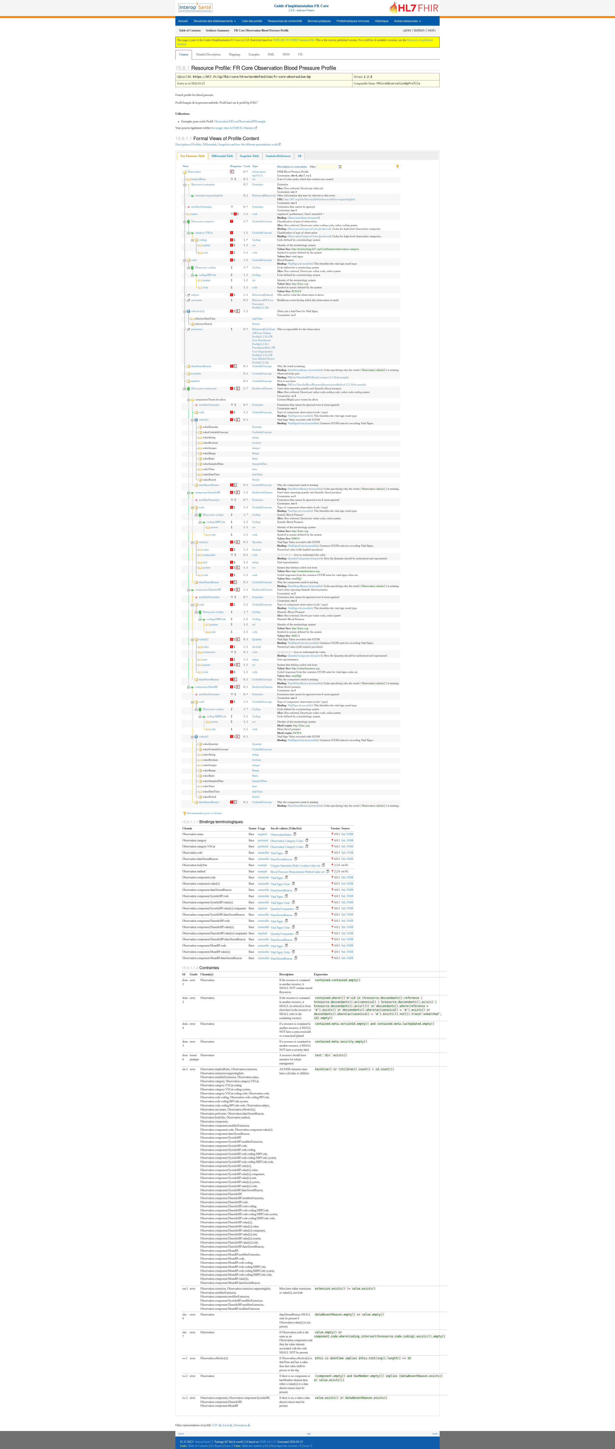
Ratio (255, 458)
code (255, 213)
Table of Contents (198, 1446)
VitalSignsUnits (296, 423)
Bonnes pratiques (319, 21)
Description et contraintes (292, 166)
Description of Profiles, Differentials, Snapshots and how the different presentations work (226, 144)
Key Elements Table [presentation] (192, 156)
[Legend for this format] (397, 166)
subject (195, 294)
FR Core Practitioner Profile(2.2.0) (262, 340)
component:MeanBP (206, 686)
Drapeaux (236, 166)
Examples (254, 54)
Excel (226, 1425)
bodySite (196, 373)
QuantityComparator (299, 558)
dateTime (257, 318)
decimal (256, 549)
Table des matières (252, 1446)
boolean (256, 442)
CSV (215, 1425)
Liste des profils (252, 21)
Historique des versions (284, 1446)
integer (256, 448)
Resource (269, 195)
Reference (257, 195)
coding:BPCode (207, 274)
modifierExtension (201, 206)
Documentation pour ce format (203, 813)
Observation (194, 171)
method (195, 381)
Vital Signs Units (280, 884)
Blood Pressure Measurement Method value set (297, 872)
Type (255, 166)
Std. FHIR (347, 834)
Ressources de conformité (285, 21)
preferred (325, 228)
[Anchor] (340, 67)
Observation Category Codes (287, 841)
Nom (185, 166)
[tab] (192, 156)
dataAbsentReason (201, 366)
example (342, 377)
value (206, 549)
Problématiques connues (353, 21)
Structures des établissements (214, 21)
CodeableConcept (262, 221)
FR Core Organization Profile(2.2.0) (263, 351)
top (309, 1433)
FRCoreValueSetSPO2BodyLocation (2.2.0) (312, 377)
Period (255, 323)
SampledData (259, 463)
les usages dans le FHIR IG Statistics (233, 128)
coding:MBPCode (216, 716)
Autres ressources (406, 21)
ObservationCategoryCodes (303, 228)
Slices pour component (203, 388)
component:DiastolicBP (208, 589)
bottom (419, 30)
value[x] (203, 419)
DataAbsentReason (298, 369)
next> (432, 30)
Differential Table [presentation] (222, 156)
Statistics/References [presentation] (278, 156)
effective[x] (197, 311)
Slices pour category (202, 221)
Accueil (183, 21)
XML (271, 54)
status (194, 213)
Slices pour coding (205, 267)
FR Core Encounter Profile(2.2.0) (262, 304)
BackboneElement (262, 388)
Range (255, 453)
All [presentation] (299, 156)
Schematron (240, 1425)
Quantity (257, 426)
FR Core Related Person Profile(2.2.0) (263, 359)
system (206, 245)
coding (203, 239)
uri (253, 179)
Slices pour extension (203, 184)
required (314, 217)
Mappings (234, 54)
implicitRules (198, 179)
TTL (300, 54)
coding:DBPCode (216, 619)
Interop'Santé (202, 1441)
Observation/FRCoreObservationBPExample (239, 121)
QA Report (216, 1446)
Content (183, 54)
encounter (196, 300)
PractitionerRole (261, 347)
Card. (247, 166)
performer (197, 329)
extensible (306, 263)
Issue (227, 1446)
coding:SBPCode (216, 521)
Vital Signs (277, 853)
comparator (209, 554)
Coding (256, 239)
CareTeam (269, 329)
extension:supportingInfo (209, 195)
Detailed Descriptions (208, 54)
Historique (381, 21)
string (255, 437)
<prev (407, 30)
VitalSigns (293, 263)
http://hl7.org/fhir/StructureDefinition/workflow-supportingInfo (319, 199)
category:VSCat (203, 232)
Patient (268, 294)
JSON (286, 54)
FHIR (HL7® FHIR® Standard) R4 (293, 40)
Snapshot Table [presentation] (249, 156)
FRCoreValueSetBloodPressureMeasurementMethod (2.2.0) (321, 384)
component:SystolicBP (207, 492)
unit (205, 562)
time (254, 469)
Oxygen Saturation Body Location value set (295, 865)
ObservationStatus (298, 217)
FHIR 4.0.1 (266, 1441)
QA (266, 1446)
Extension (257, 184)
